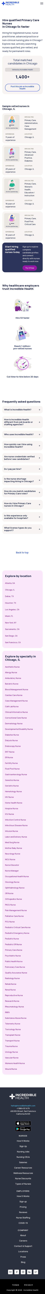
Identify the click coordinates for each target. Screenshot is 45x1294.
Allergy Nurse (11, 672)
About (23, 1235)
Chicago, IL (10, 590)
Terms (15, 1285)
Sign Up (23, 1146)
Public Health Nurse (13, 961)
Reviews (23, 1212)
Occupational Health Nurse (17, 876)
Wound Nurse (11, 1069)
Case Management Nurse (16, 701)
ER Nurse (9, 757)
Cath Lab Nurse (12, 706)
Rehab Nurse (10, 984)
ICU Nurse (9, 814)
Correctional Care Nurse (16, 718)
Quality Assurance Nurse (16, 972)
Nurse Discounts (23, 1178)
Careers (23, 1240)
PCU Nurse (10, 921)
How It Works (23, 1140)
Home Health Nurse (13, 803)
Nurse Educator (12, 865)
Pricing (23, 1206)
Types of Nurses (23, 1183)
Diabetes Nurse (12, 735)
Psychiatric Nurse (13, 955)
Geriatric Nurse (12, 786)
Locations (23, 1251)
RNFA (7, 1012)
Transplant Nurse (12, 1035)
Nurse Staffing (23, 1217)
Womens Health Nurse (15, 1063)
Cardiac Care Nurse (13, 695)
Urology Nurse (11, 1052)
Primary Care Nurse (13, 950)
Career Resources (23, 1167)
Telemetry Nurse (12, 1023)
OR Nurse (9, 893)
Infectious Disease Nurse (16, 825)
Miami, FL (9, 616)
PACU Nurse (10, 905)
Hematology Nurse (13, 791)
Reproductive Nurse (14, 995)
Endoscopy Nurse (13, 746)
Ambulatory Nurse (13, 678)
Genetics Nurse (12, 780)
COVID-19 (23, 1223)
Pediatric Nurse (12, 938)
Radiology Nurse (12, 978)
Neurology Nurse (12, 853)
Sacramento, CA (12, 629)
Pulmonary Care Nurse (15, 967)
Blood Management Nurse (16, 689)
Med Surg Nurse (12, 842)
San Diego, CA (11, 636)
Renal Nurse (10, 989)
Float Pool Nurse (12, 768)
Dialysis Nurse (11, 740)
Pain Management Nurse (16, 910)
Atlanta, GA (10, 583)
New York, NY (10, 622)
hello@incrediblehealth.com (23, 1105)
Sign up (23, 1201)
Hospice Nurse (11, 808)
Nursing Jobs (23, 1151)
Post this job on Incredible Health (22, 87)
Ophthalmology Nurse (14, 887)
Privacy (28, 1285)
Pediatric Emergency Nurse (17, 933)
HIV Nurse (9, 797)
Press (23, 1256)
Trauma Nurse (11, 1046)
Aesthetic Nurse (12, 667)
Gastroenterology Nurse (16, 774)
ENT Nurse (9, 752)
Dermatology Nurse (13, 723)
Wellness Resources (23, 1173)
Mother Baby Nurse (13, 848)
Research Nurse (12, 1001)
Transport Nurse (12, 1040)
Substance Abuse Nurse (15, 1018)
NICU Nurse (10, 859)
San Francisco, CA (13, 642)
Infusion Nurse (11, 831)
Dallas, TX (9, 596)
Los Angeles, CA (12, 609)
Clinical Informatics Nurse (16, 712)
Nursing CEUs (23, 1157)
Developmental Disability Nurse (19, 729)
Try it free (29, 268)
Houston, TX (10, 603)
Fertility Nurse (11, 763)
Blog (23, 1262)
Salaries (23, 1162)
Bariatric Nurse (11, 684)
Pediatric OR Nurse (13, 944)
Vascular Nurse (11, 1057)
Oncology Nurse (12, 882)
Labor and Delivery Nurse (16, 837)
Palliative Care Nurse (14, 916)
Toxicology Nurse (13, 1029)
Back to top (22, 552)
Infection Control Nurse (15, 820)
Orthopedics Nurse (13, 899)
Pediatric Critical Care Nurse (17, 927)
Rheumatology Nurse (14, 1006)
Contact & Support (23, 1246)
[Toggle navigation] (42, 3)
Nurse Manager (12, 870)
